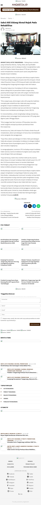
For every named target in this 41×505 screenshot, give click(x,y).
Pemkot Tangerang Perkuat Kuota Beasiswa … (22, 372)
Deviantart (11, 485)
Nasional (16, 364)
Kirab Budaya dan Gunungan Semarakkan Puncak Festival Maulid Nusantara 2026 (10, 241)
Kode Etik (10, 464)
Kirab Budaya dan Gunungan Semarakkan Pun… (16, 366)
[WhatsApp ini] (38, 206)
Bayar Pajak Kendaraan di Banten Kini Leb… (15, 435)
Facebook (11, 474)
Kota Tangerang (9, 364)
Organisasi (30, 369)
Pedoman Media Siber (30, 467)
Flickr (31, 491)
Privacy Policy (30, 464)
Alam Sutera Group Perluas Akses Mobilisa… (21, 449)
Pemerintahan (24, 364)
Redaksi (30, 461)
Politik (9, 448)
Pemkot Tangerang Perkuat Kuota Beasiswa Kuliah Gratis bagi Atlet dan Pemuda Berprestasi (30, 242)
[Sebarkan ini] (25, 206)
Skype (11, 488)
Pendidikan (19, 371)
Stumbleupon (11, 479)
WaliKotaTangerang (10, 395)
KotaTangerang (9, 388)
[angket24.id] (20, 5)
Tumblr (31, 477)
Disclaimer (10, 467)
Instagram (11, 482)
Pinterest (11, 477)
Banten (3, 433)
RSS (21, 494)
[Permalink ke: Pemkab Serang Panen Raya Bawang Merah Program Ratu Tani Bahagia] (10, 273)
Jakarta (18, 446)
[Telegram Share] (34, 206)
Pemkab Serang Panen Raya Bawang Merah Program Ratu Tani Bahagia (10, 282)
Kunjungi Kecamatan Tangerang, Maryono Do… (22, 379)
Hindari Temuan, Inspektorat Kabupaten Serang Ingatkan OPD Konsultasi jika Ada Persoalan (30, 262)
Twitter (31, 474)
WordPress (31, 479)
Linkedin (31, 482)
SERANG (6, 398)
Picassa (12, 491)
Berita (2, 364)
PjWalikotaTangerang (11, 402)
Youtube (31, 488)
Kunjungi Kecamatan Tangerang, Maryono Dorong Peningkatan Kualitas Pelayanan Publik (10, 262)
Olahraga (23, 369)
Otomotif (19, 433)
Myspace (31, 485)
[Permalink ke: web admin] (2, 29)
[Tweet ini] (30, 206)
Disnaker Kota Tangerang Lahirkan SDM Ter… (22, 442)
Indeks (10, 461)
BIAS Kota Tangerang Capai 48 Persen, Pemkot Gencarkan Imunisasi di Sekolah (30, 282)
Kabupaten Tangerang (27, 446)
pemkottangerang (9, 392)
